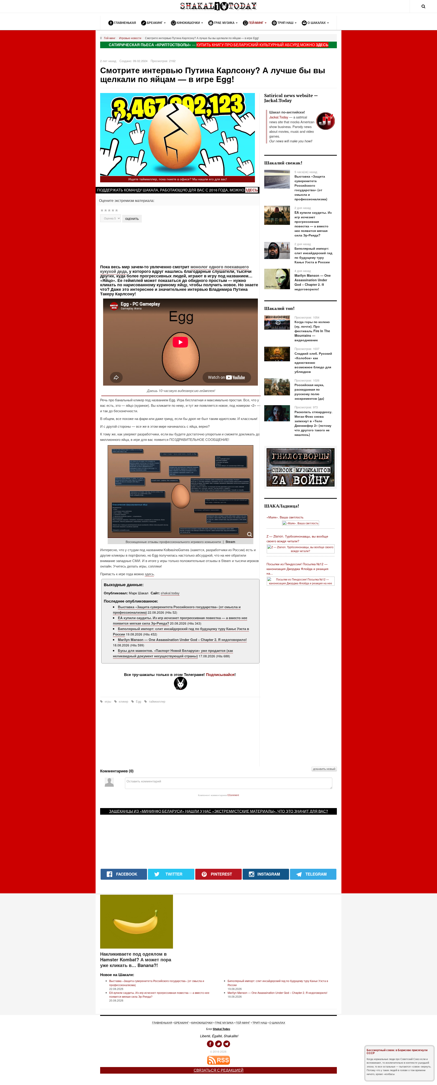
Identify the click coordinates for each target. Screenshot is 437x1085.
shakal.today (170, 592)
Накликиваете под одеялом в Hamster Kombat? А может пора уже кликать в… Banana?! (135, 959)
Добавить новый (324, 769)
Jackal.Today (278, 117)
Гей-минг (109, 38)
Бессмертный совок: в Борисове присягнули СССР (397, 1051)
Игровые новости (130, 38)
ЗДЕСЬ (322, 44)
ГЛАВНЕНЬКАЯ (162, 1023)
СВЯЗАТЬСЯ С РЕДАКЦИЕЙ (219, 1070)
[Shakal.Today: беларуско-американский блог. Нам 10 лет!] (218, 6)
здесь (251, 190)
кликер (123, 701)
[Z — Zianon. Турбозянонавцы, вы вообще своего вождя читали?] (300, 548)
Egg (138, 701)
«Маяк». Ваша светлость (285, 517)
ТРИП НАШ (259, 1023)
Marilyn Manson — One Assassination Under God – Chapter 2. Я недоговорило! (182, 639)
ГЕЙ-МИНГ (243, 1023)
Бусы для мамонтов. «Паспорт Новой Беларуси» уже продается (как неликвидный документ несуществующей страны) (173, 653)
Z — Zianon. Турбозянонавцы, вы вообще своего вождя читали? (297, 538)
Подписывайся (220, 674)
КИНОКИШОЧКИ (202, 1023)
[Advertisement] (180, 242)
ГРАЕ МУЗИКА (224, 1023)
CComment (233, 795)
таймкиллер (156, 701)
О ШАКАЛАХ (277, 1023)
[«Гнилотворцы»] (301, 467)
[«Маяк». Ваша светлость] (300, 523)
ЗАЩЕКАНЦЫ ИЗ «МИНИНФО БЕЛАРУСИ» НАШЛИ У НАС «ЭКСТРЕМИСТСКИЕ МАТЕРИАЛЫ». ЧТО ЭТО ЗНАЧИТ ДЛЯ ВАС (217, 811)
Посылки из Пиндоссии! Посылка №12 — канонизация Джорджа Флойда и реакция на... (297, 568)
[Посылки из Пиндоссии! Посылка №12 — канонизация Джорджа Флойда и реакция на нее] (300, 581)
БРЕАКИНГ (181, 1023)
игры (108, 701)
